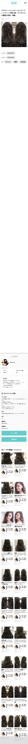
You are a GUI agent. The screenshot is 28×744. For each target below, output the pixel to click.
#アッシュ (8, 61)
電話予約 (14, 442)
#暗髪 (15, 61)
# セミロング (11, 53)
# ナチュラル (11, 57)
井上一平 (12, 365)
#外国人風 (23, 61)
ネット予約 (14, 436)
